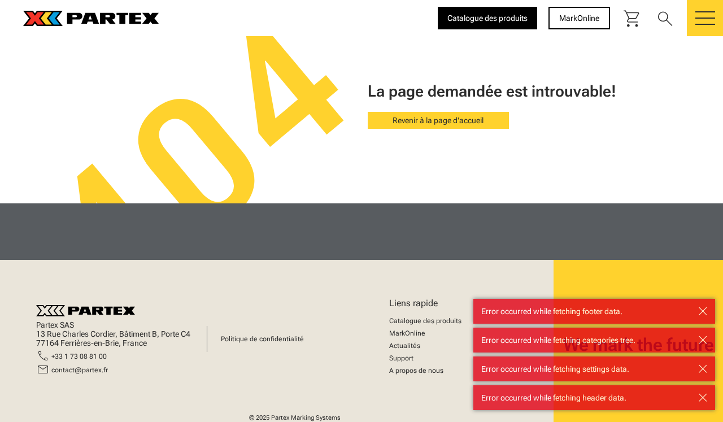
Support (401, 358)
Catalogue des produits (425, 321)
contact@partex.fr (79, 370)
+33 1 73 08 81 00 (79, 356)
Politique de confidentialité (262, 339)
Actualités (404, 346)
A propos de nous (416, 371)
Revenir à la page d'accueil (438, 120)
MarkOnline (407, 333)
